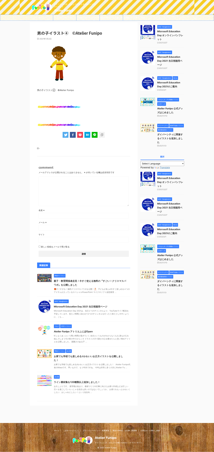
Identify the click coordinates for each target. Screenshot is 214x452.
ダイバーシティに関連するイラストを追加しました (170, 138)
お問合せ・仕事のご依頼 (134, 17)
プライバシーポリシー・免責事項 (88, 18)
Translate (165, 167)
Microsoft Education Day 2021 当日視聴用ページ (80, 306)
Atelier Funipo (64, 10)
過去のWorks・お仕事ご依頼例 (111, 18)
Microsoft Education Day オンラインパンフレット (170, 35)
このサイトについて (64, 17)
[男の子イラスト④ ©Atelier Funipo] (87, 135)
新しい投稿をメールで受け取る (55, 246)
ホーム (41, 17)
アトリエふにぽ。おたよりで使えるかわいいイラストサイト (118, 443)
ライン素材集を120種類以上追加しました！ (77, 382)
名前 (42, 210)
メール (43, 222)
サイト (42, 234)
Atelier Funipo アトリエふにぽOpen (73, 331)
